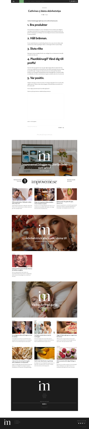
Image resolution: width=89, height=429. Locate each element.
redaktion (44, 396)
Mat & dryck (36, 187)
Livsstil (17, 1)
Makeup (13, 254)
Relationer (38, 1)
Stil (12, 346)
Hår (13, 187)
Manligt (33, 1)
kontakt (44, 397)
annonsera (44, 395)
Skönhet (21, 1)
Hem (14, 1)
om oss (17, 420)
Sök (70, 1)
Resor (29, 1)
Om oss (42, 1)
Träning (58, 346)
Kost (35, 346)
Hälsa (25, 1)
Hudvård (58, 187)
